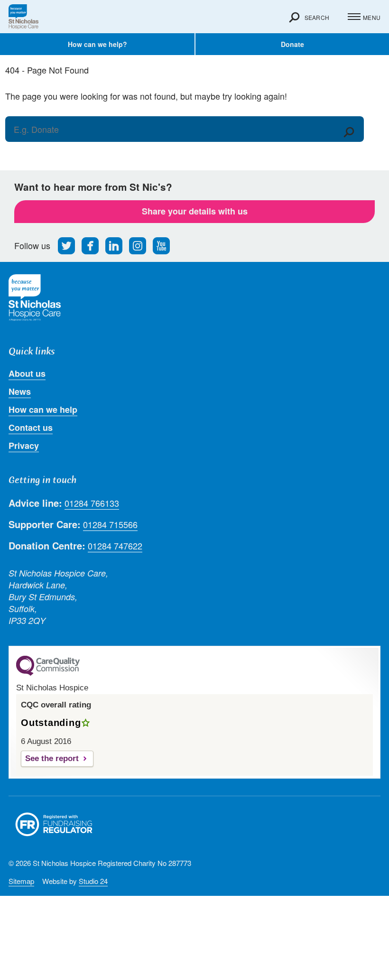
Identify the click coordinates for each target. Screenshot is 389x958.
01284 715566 (110, 524)
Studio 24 (93, 881)
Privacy (24, 445)
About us (27, 373)
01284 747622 (115, 546)
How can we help (43, 409)
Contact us (31, 427)
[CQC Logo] (48, 673)
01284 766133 (92, 503)
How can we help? (97, 44)
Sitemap (21, 881)
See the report (52, 758)
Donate (292, 44)
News (20, 391)
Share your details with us (195, 211)
